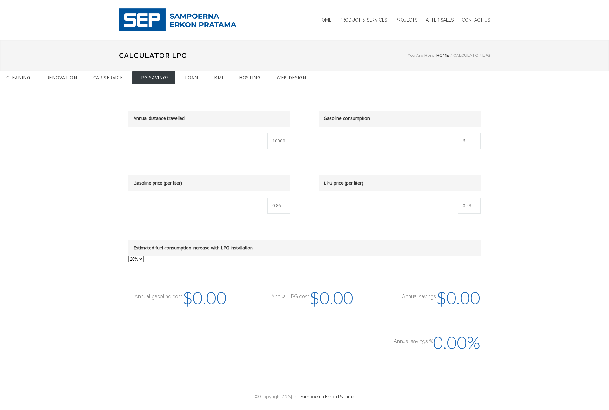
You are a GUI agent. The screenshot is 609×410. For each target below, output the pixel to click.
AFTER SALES (440, 20)
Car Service (108, 78)
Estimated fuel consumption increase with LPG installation (193, 248)
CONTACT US (476, 20)
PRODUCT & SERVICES (363, 20)
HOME (324, 20)
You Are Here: (421, 55)
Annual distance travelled (159, 118)
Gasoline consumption (347, 118)
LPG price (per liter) (343, 183)
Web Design (291, 78)
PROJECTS (406, 20)
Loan (191, 78)
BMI (218, 78)
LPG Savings (153, 78)
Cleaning (18, 78)
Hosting (250, 78)
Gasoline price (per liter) (158, 183)
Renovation (61, 78)
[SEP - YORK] (177, 19)
